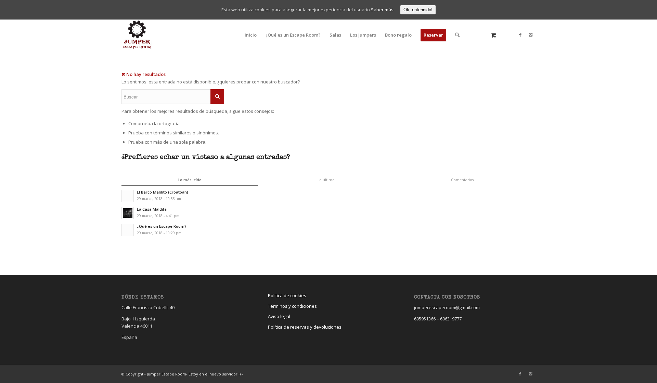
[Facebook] (520, 34)
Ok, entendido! (418, 9)
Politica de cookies (287, 295)
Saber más (382, 9)
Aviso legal (279, 316)
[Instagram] (530, 34)
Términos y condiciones (292, 306)
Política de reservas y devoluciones (305, 327)
